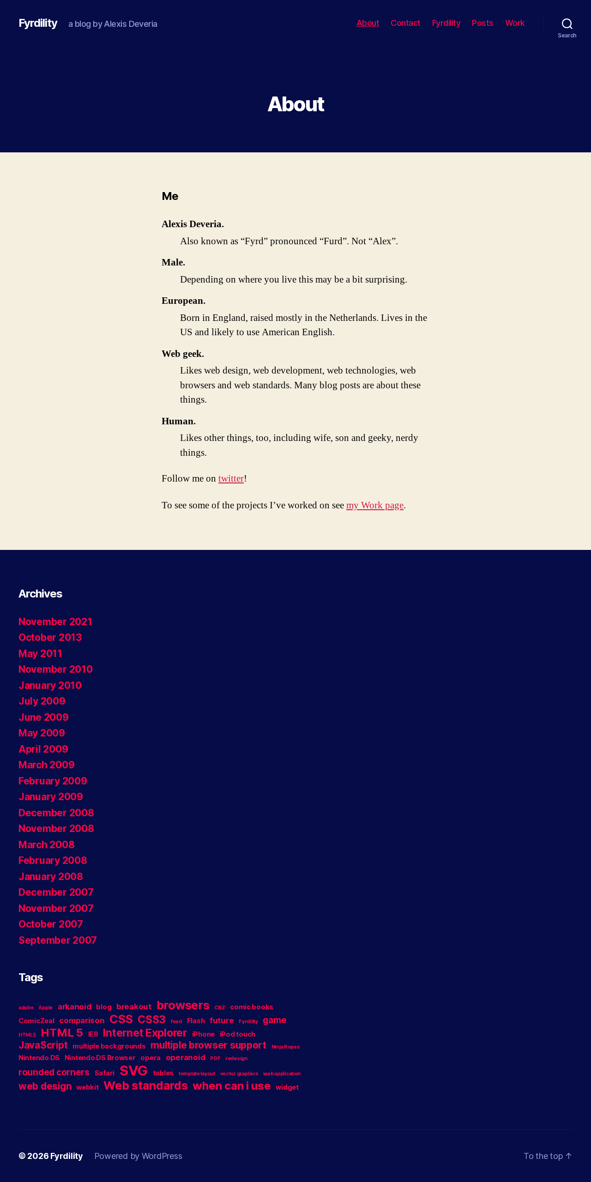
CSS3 (152, 1019)
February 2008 (52, 860)
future (222, 1020)
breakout (133, 1006)
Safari (105, 1073)
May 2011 (40, 653)
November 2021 (55, 621)
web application (282, 1074)
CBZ (219, 1008)
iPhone (203, 1034)
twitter (231, 478)
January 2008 (50, 876)
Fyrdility (37, 23)
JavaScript (42, 1045)
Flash (196, 1021)
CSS (121, 1019)
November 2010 (55, 669)
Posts (483, 23)
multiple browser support (208, 1045)
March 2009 (46, 765)
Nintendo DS (39, 1057)
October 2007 (50, 924)
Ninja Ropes (285, 1047)
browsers (183, 1005)
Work (515, 23)
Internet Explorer (145, 1032)
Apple (45, 1008)
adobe (26, 1008)
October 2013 (50, 637)
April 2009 (43, 749)
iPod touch (237, 1034)
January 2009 (50, 796)
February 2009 (52, 781)
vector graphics (239, 1074)
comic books (251, 1007)
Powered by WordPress (138, 1156)
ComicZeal (36, 1021)
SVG (134, 1070)
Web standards (145, 1085)
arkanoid (74, 1006)
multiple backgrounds (109, 1046)
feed (176, 1022)
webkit (87, 1087)
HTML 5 (62, 1032)
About (368, 23)
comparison (81, 1020)
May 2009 (41, 733)
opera (150, 1057)
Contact (406, 23)
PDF (215, 1058)
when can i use (232, 1085)
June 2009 (43, 717)
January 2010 (50, 685)
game (274, 1020)
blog (103, 1007)
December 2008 (56, 813)
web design (44, 1086)
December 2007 (56, 892)
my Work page (375, 505)
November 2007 (56, 908)
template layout (197, 1074)
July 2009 (42, 701)
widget (287, 1087)
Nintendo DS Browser (100, 1057)
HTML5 (27, 1035)
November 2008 (56, 828)
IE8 (93, 1034)
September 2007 (57, 940)
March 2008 (46, 844)
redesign (236, 1058)
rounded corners (54, 1072)
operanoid (185, 1057)
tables (163, 1073)
